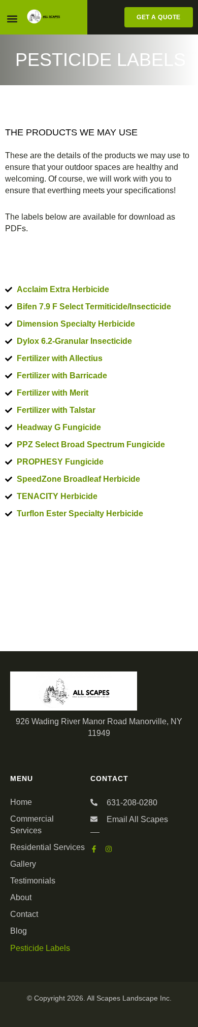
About (20, 897)
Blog (18, 931)
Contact (24, 914)
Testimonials (32, 880)
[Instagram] (108, 849)
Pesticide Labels (40, 948)
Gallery (23, 864)
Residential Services (47, 847)
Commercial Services (32, 824)
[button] (12, 18)
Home (21, 802)
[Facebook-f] (93, 849)
